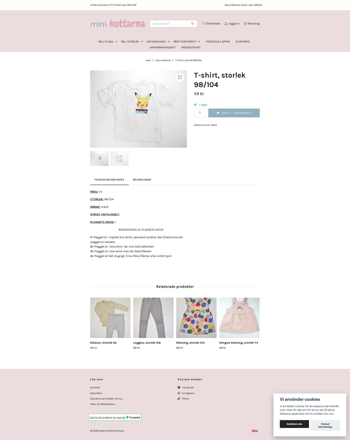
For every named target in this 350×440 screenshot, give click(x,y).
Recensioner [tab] (142, 194)
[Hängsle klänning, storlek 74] (239, 333)
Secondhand (163, 75)
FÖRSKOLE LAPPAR (218, 56)
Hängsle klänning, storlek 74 (238, 358)
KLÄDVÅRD (243, 56)
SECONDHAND (156, 56)
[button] (117, 56)
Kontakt (95, 402)
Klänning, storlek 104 (190, 358)
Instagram (188, 408)
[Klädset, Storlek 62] (110, 333)
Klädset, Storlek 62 (103, 358)
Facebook (188, 402)
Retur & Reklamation (102, 419)
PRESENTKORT (190, 62)
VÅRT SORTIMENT (184, 56)
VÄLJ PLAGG (105, 56)
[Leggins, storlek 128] (153, 333)
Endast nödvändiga (325, 426)
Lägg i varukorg (236, 128)
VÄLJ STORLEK (130, 56)
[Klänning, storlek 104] (196, 333)
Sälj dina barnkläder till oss (106, 413)
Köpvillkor (96, 408)
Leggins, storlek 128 (147, 358)
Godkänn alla (294, 424)
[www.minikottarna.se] (132, 29)
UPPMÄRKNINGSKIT (163, 62)
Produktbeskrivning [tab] (109, 194)
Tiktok (185, 413)
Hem (148, 75)
